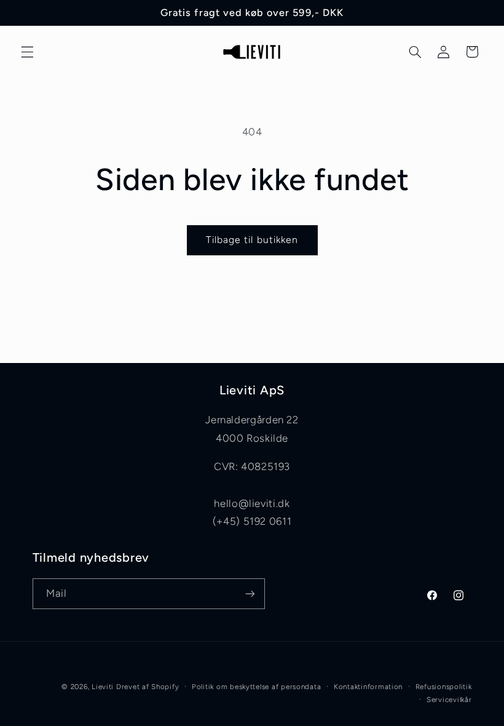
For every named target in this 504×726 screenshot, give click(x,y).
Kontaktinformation (368, 686)
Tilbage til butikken (252, 239)
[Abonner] (249, 593)
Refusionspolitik (443, 686)
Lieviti (104, 686)
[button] (27, 52)
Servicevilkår (449, 699)
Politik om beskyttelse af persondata (256, 686)
